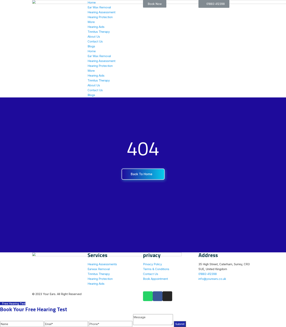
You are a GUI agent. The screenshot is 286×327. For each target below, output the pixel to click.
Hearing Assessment (101, 12)
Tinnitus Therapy (99, 32)
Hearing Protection (100, 17)
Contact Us (95, 41)
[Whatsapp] (148, 296)
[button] (154, 4)
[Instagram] (167, 296)
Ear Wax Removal (99, 7)
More (91, 22)
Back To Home (142, 174)
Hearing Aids (96, 27)
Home (92, 2)
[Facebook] (157, 296)
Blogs (91, 46)
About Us (94, 36)
